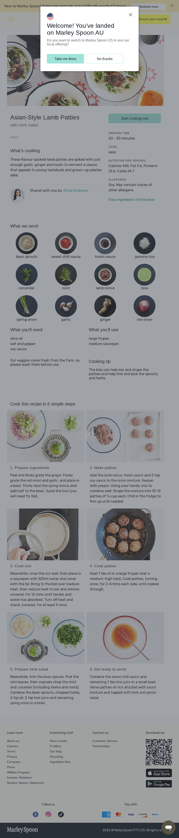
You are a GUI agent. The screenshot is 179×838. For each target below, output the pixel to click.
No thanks (105, 59)
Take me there (65, 59)
